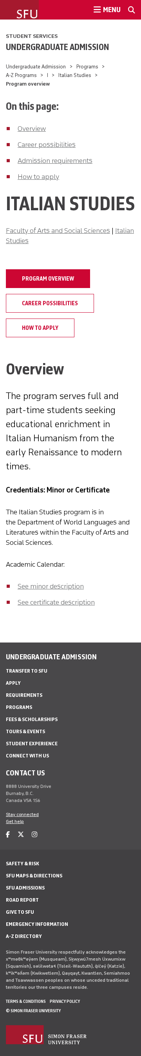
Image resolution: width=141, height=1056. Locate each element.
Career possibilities (47, 144)
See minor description (51, 586)
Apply (13, 683)
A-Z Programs (21, 75)
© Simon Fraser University (33, 1010)
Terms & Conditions (26, 1001)
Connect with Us (27, 755)
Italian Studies (74, 75)
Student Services (32, 36)
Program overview (48, 278)
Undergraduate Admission (57, 46)
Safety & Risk (22, 863)
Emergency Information (37, 924)
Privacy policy (65, 1001)
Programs (87, 67)
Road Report (22, 900)
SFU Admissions (25, 887)
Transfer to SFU (26, 671)
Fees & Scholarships (32, 719)
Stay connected (22, 814)
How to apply (38, 176)
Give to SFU (20, 912)
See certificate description (56, 602)
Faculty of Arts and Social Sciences (58, 230)
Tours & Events (25, 731)
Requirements (24, 695)
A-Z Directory (24, 936)
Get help (15, 821)
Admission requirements (55, 160)
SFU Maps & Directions (34, 875)
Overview (32, 128)
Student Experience (32, 743)
